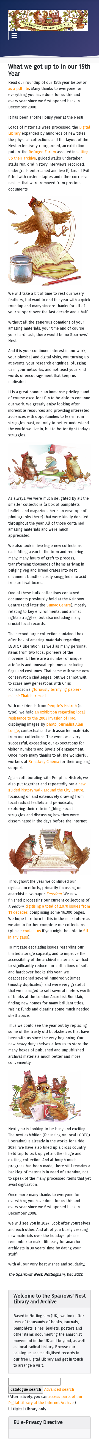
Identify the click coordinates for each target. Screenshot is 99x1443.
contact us (32, 931)
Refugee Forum (42, 152)
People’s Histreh (62, 706)
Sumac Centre (58, 605)
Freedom (54, 894)
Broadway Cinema (43, 761)
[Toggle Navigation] (14, 35)
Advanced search (59, 1389)
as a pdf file (18, 88)
